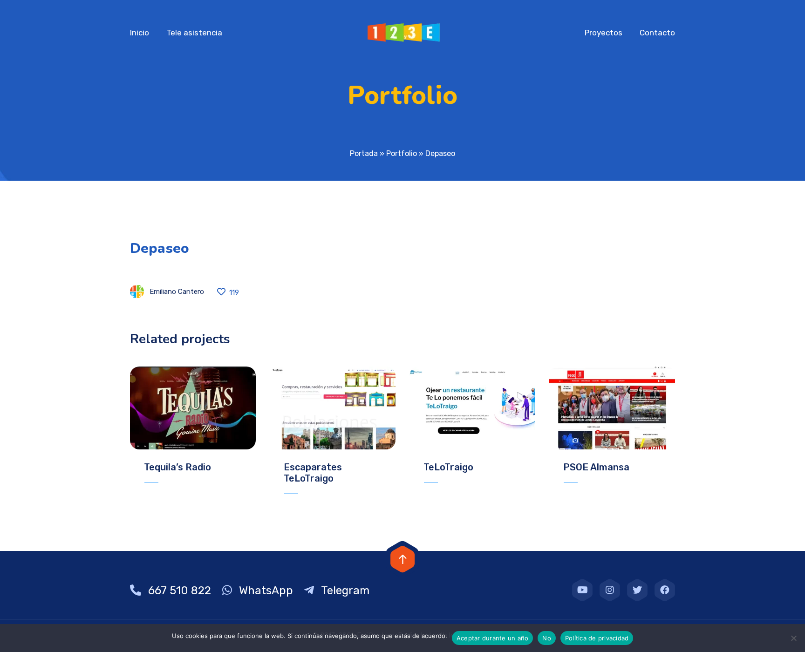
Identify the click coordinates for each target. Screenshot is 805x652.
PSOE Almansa (596, 467)
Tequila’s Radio (177, 467)
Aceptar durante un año (493, 638)
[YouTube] (582, 590)
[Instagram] (610, 590)
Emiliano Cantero (177, 291)
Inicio (139, 32)
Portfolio (401, 153)
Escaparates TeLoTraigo (313, 473)
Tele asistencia (194, 32)
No (546, 638)
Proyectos (603, 32)
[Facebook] (665, 590)
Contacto (657, 32)
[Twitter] (637, 590)
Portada (364, 153)
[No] (793, 638)
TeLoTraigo (448, 467)
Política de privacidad (597, 638)
